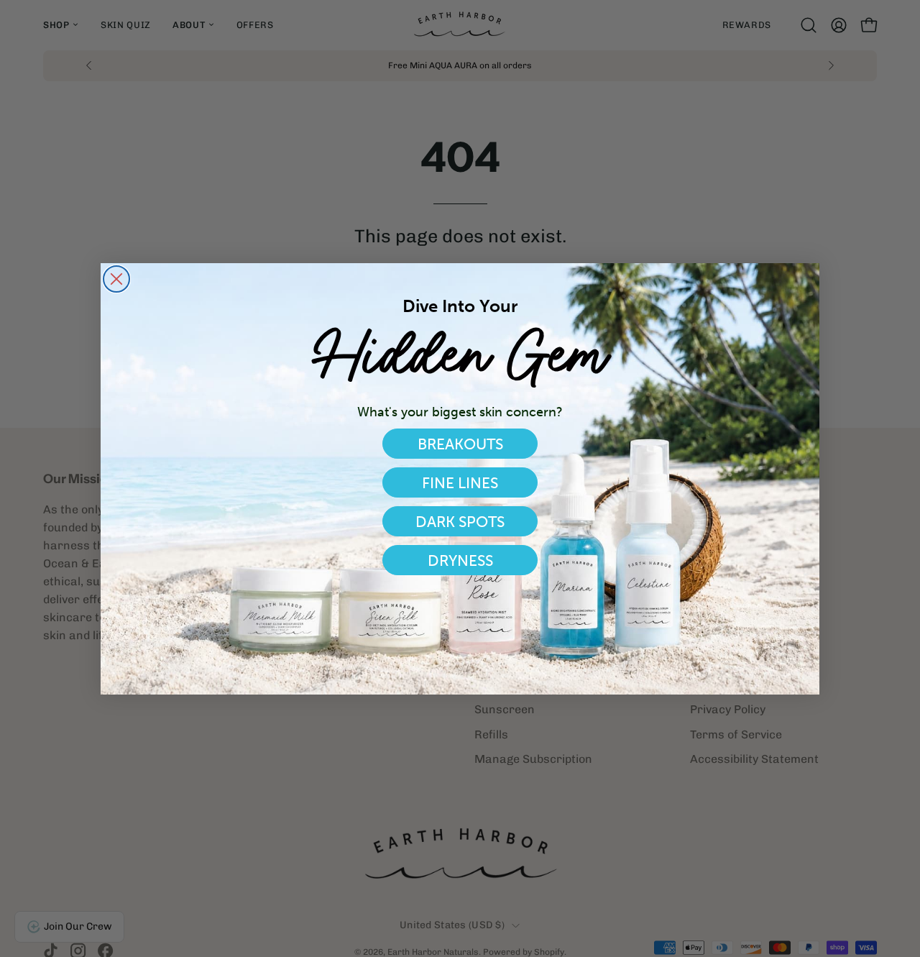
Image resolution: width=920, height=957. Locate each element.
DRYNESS (460, 560)
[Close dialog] (116, 279)
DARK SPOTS (460, 522)
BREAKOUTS (460, 444)
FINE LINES (460, 483)
